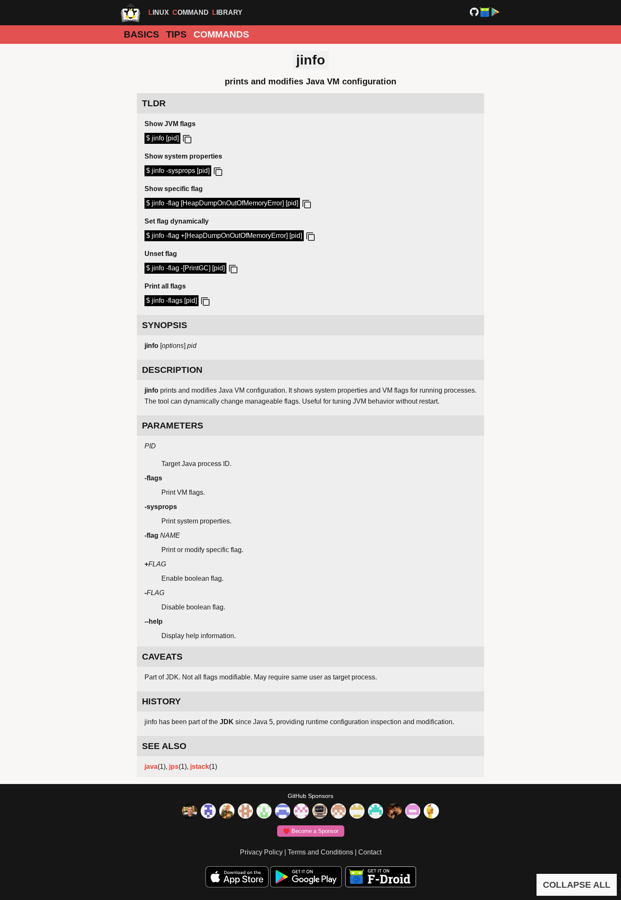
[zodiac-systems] (208, 811)
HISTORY (161, 701)
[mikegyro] (189, 811)
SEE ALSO (164, 746)
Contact (369, 852)
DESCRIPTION (172, 370)
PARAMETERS (172, 425)
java (151, 766)
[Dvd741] (264, 811)
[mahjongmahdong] (301, 811)
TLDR (154, 103)
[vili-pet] (319, 811)
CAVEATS (162, 656)
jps (174, 766)
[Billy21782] (412, 811)
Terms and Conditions (320, 852)
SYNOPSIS (164, 325)
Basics (141, 34)
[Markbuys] (375, 811)
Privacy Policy (261, 852)
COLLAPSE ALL (576, 884)
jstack (199, 766)
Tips (176, 34)
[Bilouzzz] (245, 811)
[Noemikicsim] (394, 811)
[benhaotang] (282, 811)
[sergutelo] (431, 811)
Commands (221, 34)
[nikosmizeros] (226, 811)
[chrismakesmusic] (338, 811)
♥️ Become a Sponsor (310, 831)
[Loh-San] (357, 811)
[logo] (130, 13)
